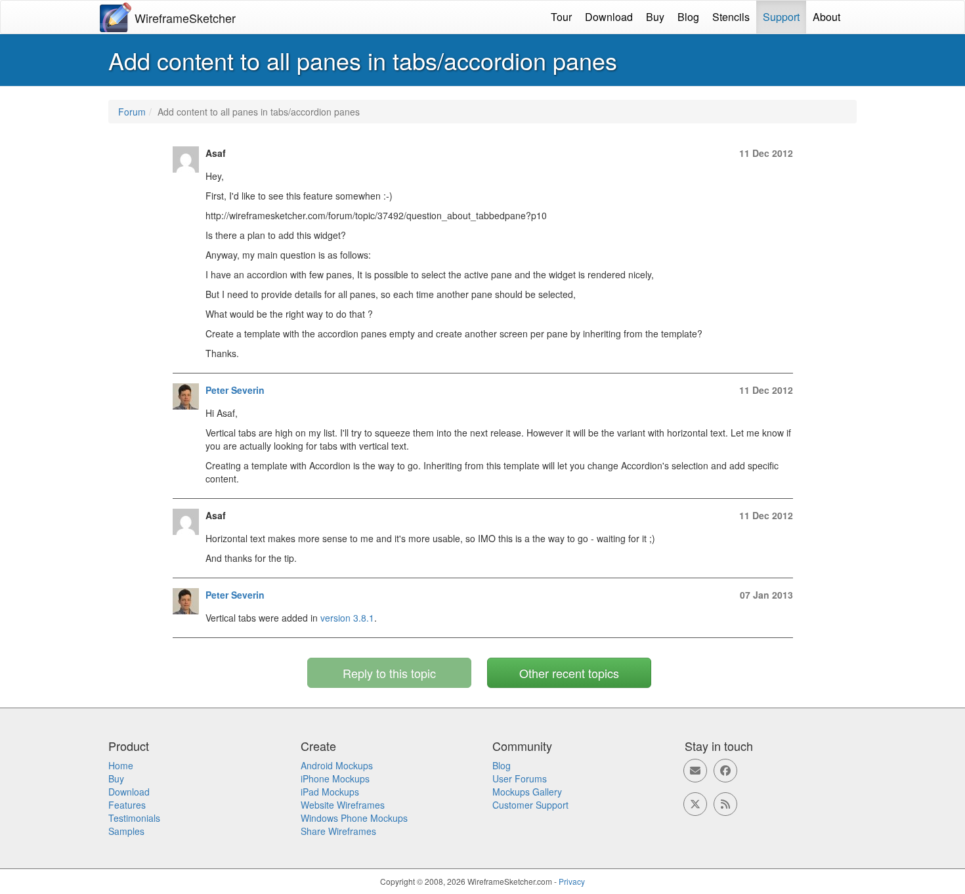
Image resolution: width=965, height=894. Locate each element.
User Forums (519, 778)
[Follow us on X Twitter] (695, 804)
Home (120, 765)
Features (127, 804)
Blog (688, 16)
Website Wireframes (343, 804)
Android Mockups (337, 765)
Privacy (572, 881)
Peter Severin (235, 389)
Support (781, 16)
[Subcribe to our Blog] (725, 804)
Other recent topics (569, 672)
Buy (655, 16)
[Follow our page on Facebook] (725, 770)
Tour (561, 16)
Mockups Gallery (527, 791)
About (826, 16)
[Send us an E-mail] (695, 770)
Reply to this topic (389, 672)
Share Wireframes (338, 831)
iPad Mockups (330, 791)
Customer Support (530, 804)
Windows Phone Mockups (354, 817)
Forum (132, 111)
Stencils (731, 16)
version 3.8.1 (347, 617)
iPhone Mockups (335, 778)
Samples (126, 831)
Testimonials (134, 817)
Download (609, 16)
